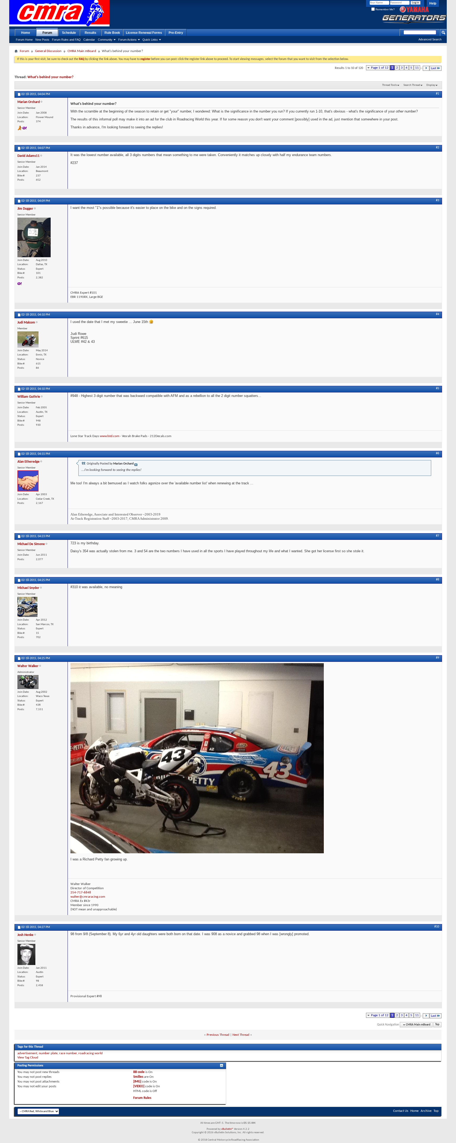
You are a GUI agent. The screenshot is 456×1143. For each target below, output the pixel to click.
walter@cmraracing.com (87, 896)
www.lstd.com (109, 436)
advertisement (27, 1053)
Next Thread (240, 1035)
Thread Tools (389, 85)
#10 (436, 926)
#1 (437, 93)
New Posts (42, 39)
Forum (47, 33)
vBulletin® (227, 1129)
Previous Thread (218, 1035)
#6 (437, 453)
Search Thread (411, 85)
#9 (437, 657)
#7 (437, 535)
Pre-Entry (176, 33)
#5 (437, 388)
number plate (48, 1053)
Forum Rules (142, 1098)
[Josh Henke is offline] (26, 954)
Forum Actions (127, 39)
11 (417, 67)
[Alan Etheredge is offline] (28, 480)
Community (105, 39)
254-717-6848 (80, 892)
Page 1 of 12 (379, 67)
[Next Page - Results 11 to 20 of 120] (426, 68)
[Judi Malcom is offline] (28, 339)
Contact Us (400, 1111)
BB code (139, 1072)
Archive (426, 1111)
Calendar (89, 39)
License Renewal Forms (144, 33)
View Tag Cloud (27, 1057)
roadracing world (90, 1053)
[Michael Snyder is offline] (27, 607)
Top (437, 1024)
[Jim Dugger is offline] (34, 237)
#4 (437, 314)
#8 (437, 579)
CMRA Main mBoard (82, 51)
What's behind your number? (50, 77)
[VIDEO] (138, 1086)
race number (68, 1053)
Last (433, 68)
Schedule (69, 33)
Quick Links (150, 39)
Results (90, 33)
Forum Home (24, 39)
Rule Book (112, 33)
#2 (437, 147)
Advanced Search (430, 39)
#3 (437, 200)
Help (432, 3)
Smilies (138, 1077)
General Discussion (48, 51)
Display (430, 85)
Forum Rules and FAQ (66, 39)
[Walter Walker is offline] (28, 682)
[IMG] (137, 1081)
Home (25, 33)
